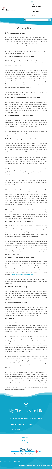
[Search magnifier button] (49, 20)
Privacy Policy (26, 439)
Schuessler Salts (36, 6)
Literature (35, 10)
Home (33, 4)
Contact (34, 15)
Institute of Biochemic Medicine (41, 8)
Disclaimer (25, 437)
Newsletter (36, 11)
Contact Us (25, 442)
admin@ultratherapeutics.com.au (22, 274)
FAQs (23, 441)
